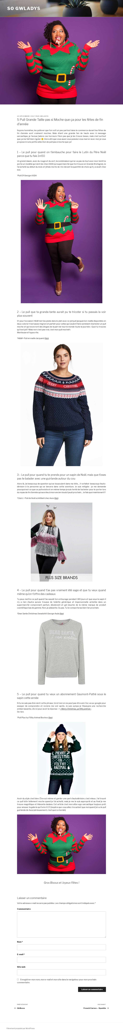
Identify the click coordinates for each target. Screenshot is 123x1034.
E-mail (21, 954)
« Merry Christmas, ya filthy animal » (75, 709)
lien (46, 338)
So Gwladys (23, 8)
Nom (20, 942)
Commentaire (24, 909)
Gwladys (44, 116)
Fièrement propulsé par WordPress (20, 1028)
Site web (21, 967)
